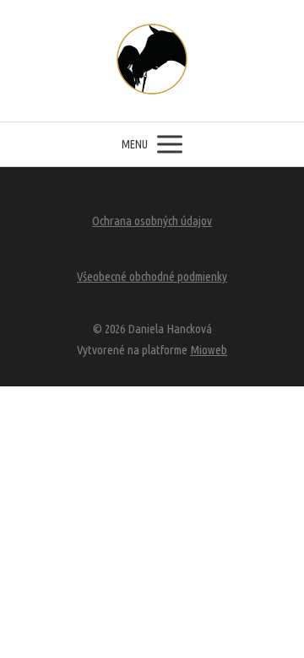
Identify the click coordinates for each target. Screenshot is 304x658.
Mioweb (208, 349)
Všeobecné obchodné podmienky (152, 276)
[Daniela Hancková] (152, 61)
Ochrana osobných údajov (152, 220)
